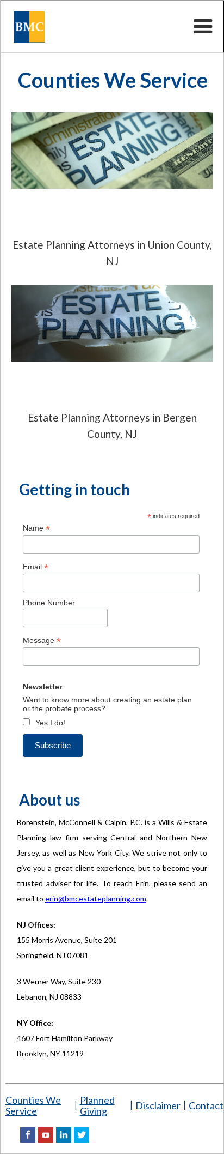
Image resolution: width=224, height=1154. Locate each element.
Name (36, 528)
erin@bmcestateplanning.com (95, 898)
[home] (24, 27)
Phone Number (49, 602)
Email (35, 567)
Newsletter (42, 686)
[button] (203, 26)
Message (42, 640)
